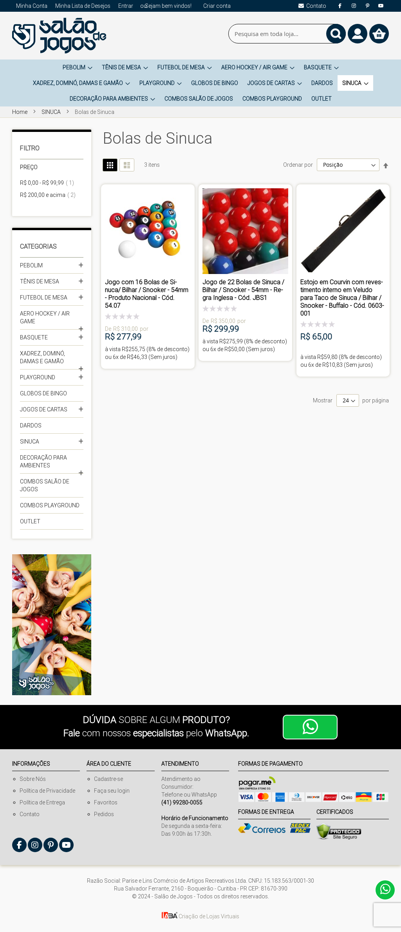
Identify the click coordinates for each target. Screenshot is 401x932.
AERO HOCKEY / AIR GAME (45, 317)
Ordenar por (298, 164)
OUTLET (30, 521)
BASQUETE (34, 337)
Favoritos (105, 802)
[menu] (200, 82)
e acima (50, 194)
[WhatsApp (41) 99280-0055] (310, 727)
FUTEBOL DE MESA (43, 297)
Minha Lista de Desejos (82, 5)
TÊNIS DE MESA (39, 281)
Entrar (125, 5)
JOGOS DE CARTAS (43, 409)
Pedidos (104, 814)
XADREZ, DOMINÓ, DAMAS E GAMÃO (42, 357)
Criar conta (217, 5)
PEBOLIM (31, 265)
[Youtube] (381, 6)
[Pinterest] (367, 6)
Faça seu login (112, 790)
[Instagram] (353, 6)
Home (20, 111)
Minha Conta (31, 5)
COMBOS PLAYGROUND (49, 505)
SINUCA (52, 111)
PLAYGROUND (37, 377)
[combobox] (287, 33)
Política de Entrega (42, 802)
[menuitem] (77, 67)
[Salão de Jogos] (59, 36)
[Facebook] (340, 6)
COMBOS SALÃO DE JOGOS (44, 485)
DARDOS (31, 425)
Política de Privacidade (47, 790)
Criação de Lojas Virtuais (208, 916)
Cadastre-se (108, 778)
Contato (30, 814)
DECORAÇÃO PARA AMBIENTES (43, 461)
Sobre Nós (33, 778)
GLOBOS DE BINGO (43, 393)
